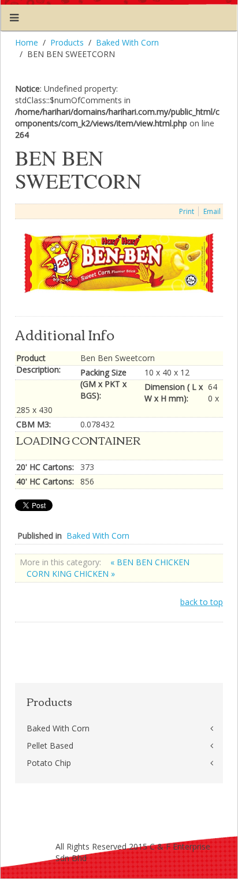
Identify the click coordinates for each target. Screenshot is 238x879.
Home (26, 42)
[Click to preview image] (119, 262)
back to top (201, 601)
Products (67, 42)
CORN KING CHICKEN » (71, 573)
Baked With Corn (127, 42)
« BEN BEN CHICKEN (149, 562)
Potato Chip (49, 762)
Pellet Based (50, 745)
